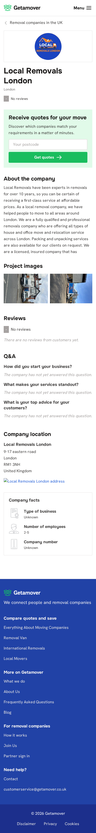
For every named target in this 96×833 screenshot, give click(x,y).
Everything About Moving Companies (36, 627)
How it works (15, 735)
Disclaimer (26, 823)
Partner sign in (17, 756)
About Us (12, 691)
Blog (7, 712)
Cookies (72, 823)
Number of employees (44, 526)
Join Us (10, 745)
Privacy (50, 823)
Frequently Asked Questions (29, 702)
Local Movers (15, 658)
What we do (14, 681)
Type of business (40, 511)
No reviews (19, 98)
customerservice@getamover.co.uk (35, 789)
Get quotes (44, 157)
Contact (11, 778)
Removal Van (15, 637)
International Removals (24, 648)
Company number (41, 541)
